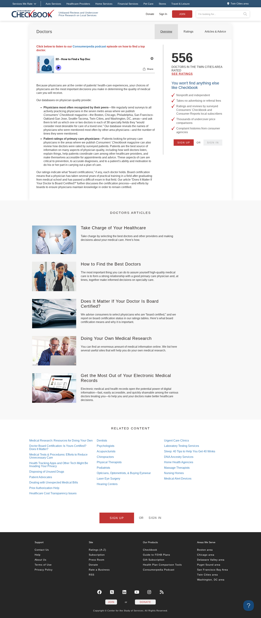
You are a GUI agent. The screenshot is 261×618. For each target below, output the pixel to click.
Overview (166, 31)
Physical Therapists (109, 462)
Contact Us (42, 549)
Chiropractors (105, 456)
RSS (91, 574)
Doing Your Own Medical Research (116, 338)
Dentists (102, 440)
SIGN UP (183, 142)
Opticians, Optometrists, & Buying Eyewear (124, 473)
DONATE (145, 602)
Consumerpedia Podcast (158, 569)
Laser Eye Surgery (108, 478)
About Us (40, 559)
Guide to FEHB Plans (156, 554)
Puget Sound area (208, 564)
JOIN (111, 602)
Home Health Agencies (178, 462)
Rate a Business (99, 569)
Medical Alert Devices (177, 478)
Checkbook (150, 549)
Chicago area (205, 554)
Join (182, 14)
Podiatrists (103, 467)
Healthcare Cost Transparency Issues (53, 493)
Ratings (188, 31)
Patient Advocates (40, 477)
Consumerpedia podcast (89, 46)
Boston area (205, 549)
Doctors (44, 31)
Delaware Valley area (210, 559)
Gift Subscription (153, 559)
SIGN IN (213, 142)
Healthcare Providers (78, 3)
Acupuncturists (106, 451)
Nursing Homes (174, 473)
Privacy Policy (44, 569)
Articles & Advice (215, 31)
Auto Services (53, 3)
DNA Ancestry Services (178, 456)
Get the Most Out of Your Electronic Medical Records (126, 378)
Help (37, 554)
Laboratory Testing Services (181, 445)
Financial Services (128, 3)
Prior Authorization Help (44, 487)
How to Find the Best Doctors (111, 264)
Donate (150, 13)
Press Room (96, 559)
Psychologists (105, 445)
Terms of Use (43, 564)
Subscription (97, 554)
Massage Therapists (177, 467)
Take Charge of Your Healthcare (113, 227)
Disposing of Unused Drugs (46, 471)
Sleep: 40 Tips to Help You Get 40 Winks (189, 451)
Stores (162, 3)
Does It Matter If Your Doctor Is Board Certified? (120, 304)
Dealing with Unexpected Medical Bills (53, 482)
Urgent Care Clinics (176, 440)
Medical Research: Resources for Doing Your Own (61, 440)
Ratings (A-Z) (97, 549)
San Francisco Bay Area (212, 569)
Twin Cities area (207, 574)
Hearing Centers (107, 484)
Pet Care (148, 3)
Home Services (103, 3)
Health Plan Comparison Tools (162, 564)
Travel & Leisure (180, 3)
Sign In (163, 13)
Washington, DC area (210, 579)
